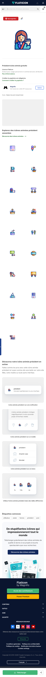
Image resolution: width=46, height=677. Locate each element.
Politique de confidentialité (31, 644)
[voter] (33, 253)
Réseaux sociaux (23, 621)
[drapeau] (12, 169)
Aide (3, 613)
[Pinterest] (23, 627)
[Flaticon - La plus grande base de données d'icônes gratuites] (20, 3)
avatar (15, 518)
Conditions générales (13, 644)
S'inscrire (23, 639)
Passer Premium (23, 597)
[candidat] (33, 295)
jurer (37, 518)
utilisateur (6, 518)
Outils (4, 608)
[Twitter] (18, 627)
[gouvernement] (12, 295)
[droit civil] (12, 148)
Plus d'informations (8, 74)
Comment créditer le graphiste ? (13, 80)
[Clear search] (33, 9)
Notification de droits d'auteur (31, 646)
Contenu (5, 604)
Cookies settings (23, 648)
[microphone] (33, 148)
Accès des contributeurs (23, 591)
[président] (33, 169)
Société (5, 617)
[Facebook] (13, 627)
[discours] (12, 316)
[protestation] (12, 274)
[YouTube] (33, 627)
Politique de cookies (13, 646)
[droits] (12, 253)
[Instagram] (28, 627)
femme (22, 518)
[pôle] (33, 316)
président (30, 518)
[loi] (12, 337)
